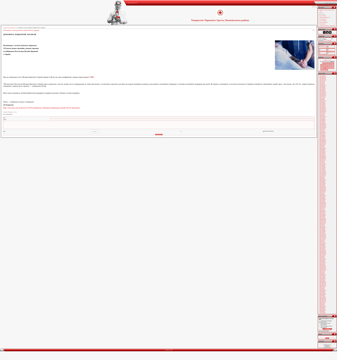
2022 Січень (322, 240)
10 (327, 64)
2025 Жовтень (322, 299)
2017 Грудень (322, 175)
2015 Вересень (322, 140)
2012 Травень (322, 87)
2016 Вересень (322, 156)
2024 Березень (322, 274)
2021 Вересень (322, 235)
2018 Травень (322, 182)
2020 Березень (322, 211)
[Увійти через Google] (330, 32)
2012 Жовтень (322, 94)
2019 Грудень (322, 207)
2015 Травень (322, 135)
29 (323, 69)
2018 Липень (322, 185)
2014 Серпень (322, 123)
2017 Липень (322, 169)
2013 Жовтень (322, 110)
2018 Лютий (322, 178)
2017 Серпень (322, 170)
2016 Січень (322, 145)
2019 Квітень (322, 196)
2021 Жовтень (322, 236)
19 (331, 66)
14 (321, 66)
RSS (136, 2)
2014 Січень (322, 113)
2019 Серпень (322, 202)
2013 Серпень (322, 107)
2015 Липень (322, 137)
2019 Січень (322, 192)
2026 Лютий (322, 304)
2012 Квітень (322, 86)
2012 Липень (322, 90)
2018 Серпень (322, 186)
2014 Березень (322, 116)
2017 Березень (322, 164)
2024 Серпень (322, 281)
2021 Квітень (322, 228)
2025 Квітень (322, 291)
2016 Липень (322, 153)
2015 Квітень (322, 133)
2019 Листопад (322, 206)
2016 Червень (322, 152)
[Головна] (312, 6)
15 (323, 66)
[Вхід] (316, 6)
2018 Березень (322, 179)
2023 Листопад (322, 269)
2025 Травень (322, 293)
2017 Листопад (322, 174)
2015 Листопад (322, 142)
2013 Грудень (322, 112)
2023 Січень (322, 256)
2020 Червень (322, 215)
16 (325, 66)
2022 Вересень (322, 250)
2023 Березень (322, 258)
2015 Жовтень (322, 141)
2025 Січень (322, 287)
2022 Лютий (322, 241)
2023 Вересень (322, 266)
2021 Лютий (322, 225)
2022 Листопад (322, 253)
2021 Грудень (322, 239)
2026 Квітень (322, 307)
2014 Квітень (322, 117)
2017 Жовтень (322, 173)
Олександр (15, 112)
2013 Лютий (322, 99)
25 (329, 68)
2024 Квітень (322, 275)
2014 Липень (322, 121)
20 (333, 66)
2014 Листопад (322, 127)
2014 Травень (322, 119)
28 (321, 69)
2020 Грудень (322, 223)
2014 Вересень (322, 124)
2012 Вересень (322, 92)
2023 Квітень (322, 260)
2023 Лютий (322, 257)
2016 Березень (322, 148)
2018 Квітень (322, 181)
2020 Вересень (322, 219)
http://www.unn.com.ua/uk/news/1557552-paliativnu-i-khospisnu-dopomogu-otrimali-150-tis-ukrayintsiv (41, 108)
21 (321, 68)
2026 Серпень (322, 312)
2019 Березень (322, 195)
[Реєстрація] (314, 6)
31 (327, 69)
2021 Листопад (322, 237)
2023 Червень (322, 262)
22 (323, 68)
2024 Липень (322, 279)
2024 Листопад (322, 285)
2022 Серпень (322, 249)
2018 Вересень (322, 187)
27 (333, 68)
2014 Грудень (322, 128)
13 (333, 64)
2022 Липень (322, 248)
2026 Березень (322, 306)
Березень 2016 (327, 60)
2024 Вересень (322, 282)
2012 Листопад (322, 95)
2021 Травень (322, 229)
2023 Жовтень (322, 268)
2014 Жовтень (322, 125)
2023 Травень (322, 261)
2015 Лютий (322, 131)
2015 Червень (322, 136)
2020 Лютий (322, 210)
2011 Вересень (322, 77)
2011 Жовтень (322, 78)
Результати (321, 330)
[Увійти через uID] (324, 32)
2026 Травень (322, 308)
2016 (9, 27)
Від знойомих (324, 324)
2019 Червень (322, 199)
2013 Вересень (322, 108)
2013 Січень (322, 98)
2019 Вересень (322, 203)
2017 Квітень (322, 165)
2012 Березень (322, 85)
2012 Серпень (322, 91)
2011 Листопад (322, 79)
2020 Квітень (322, 212)
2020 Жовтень (322, 220)
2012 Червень (322, 88)
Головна (5, 27)
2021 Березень (322, 227)
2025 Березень (322, 290)
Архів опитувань (328, 330)
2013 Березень (322, 100)
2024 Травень (322, 277)
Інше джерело (324, 327)
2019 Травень (322, 198)
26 (331, 68)
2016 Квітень (322, 149)
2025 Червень (322, 294)
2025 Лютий (322, 289)
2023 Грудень (322, 270)
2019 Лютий (322, 194)
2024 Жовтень (322, 283)
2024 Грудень (322, 286)
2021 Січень (322, 224)
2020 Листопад (322, 221)
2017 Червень (322, 167)
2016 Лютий (322, 146)
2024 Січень (322, 271)
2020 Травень (322, 214)
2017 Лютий (322, 162)
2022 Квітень (322, 244)
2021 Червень (322, 231)
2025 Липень (322, 295)
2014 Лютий (322, 115)
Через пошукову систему (326, 326)
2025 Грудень (322, 302)
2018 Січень (322, 177)
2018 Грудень (322, 191)
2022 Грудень (322, 254)
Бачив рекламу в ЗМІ (325, 323)
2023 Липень (322, 264)
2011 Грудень (322, 81)
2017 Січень (322, 161)
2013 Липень (322, 106)
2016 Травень (322, 150)
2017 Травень (322, 166)
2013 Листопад (322, 111)
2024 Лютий (322, 273)
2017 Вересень (322, 171)
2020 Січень (322, 208)
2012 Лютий (322, 83)
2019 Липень (322, 200)
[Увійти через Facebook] (327, 32)
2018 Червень (322, 183)
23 (16, 27)
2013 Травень (322, 103)
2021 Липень (322, 232)
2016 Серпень (322, 154)
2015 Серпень (322, 138)
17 (327, 66)
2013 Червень (322, 104)
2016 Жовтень (322, 157)
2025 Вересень (322, 298)
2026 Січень (322, 303)
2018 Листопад (322, 190)
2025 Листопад (322, 300)
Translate (329, 40)
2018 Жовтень (322, 189)
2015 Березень (322, 132)
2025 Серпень (322, 296)
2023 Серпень (322, 265)
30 (325, 69)
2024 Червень (322, 278)
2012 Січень (322, 82)
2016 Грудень (322, 160)
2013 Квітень (322, 102)
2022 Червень (322, 246)
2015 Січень (322, 129)
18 (329, 66)
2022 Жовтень (322, 252)
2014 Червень (322, 120)
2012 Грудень (322, 96)
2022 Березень (322, 243)
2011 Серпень (322, 75)
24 (327, 68)
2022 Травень (322, 245)
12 (331, 64)
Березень (13, 27)
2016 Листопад (322, 158)
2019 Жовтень (322, 204)
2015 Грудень (322, 144)
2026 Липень (322, 311)
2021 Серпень (322, 233)
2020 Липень (322, 216)
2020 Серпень (322, 217)
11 (329, 64)
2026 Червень (322, 310)
